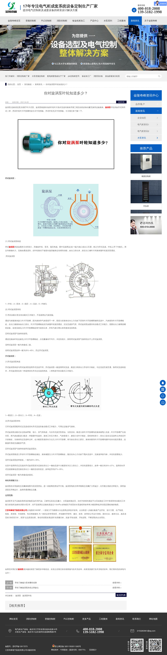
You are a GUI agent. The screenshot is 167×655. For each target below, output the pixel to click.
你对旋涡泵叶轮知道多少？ (57, 84)
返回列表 (121, 102)
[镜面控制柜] (146, 159)
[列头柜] (146, 188)
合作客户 (140, 104)
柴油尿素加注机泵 (112, 76)
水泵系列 (108, 20)
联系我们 (136, 618)
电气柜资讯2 (143, 131)
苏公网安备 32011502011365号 (68, 646)
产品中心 (94, 20)
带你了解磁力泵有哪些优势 (26, 582)
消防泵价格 (98, 76)
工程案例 (121, 20)
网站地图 (153, 618)
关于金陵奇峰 (150, 20)
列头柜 (146, 203)
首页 (19, 84)
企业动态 (142, 117)
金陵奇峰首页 (14, 20)
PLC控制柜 (46, 20)
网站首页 (13, 618)
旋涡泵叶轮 (27, 595)
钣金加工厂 (86, 76)
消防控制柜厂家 (23, 76)
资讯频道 (28, 84)
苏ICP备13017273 (20, 646)
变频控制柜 (31, 20)
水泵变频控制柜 (38, 76)
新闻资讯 (135, 20)
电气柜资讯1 (143, 124)
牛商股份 (64, 649)
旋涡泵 (18, 595)
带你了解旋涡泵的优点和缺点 (27, 587)
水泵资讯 (142, 137)
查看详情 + (116, 582)
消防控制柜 (62, 20)
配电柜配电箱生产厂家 (56, 76)
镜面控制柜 (146, 173)
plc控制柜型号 (73, 76)
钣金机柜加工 (78, 20)
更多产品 (86, 618)
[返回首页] (163, 402)
